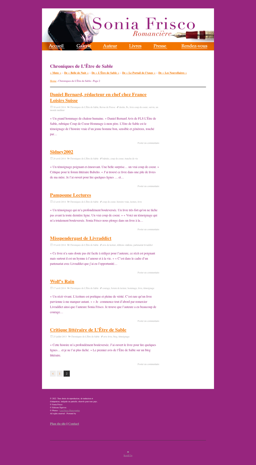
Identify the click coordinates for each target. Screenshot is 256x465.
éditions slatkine (124, 244)
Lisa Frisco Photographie (70, 410)
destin (122, 107)
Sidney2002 (61, 151)
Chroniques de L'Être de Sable (84, 107)
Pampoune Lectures (70, 194)
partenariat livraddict (143, 244)
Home (53, 81)
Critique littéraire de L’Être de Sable (88, 329)
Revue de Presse (107, 107)
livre (140, 201)
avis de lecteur (109, 244)
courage (106, 288)
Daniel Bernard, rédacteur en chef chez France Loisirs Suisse (98, 97)
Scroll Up (128, 455)
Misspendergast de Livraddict (80, 237)
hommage (132, 288)
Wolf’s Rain (62, 281)
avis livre (107, 336)
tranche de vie (131, 158)
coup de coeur (117, 158)
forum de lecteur (118, 288)
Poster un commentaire (148, 142)
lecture (133, 201)
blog (115, 336)
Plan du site (58, 423)
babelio (105, 158)
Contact (73, 423)
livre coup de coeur (139, 107)
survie (152, 107)
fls (127, 107)
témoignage (148, 288)
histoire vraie (123, 201)
